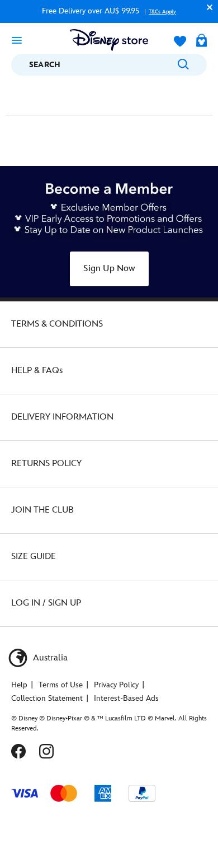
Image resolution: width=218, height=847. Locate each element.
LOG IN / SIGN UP (46, 603)
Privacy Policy (116, 685)
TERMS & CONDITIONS (57, 324)
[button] (206, 7)
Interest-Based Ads (126, 698)
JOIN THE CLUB (42, 510)
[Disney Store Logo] (109, 40)
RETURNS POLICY (46, 463)
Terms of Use (61, 685)
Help (19, 685)
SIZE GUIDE (33, 556)
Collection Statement (47, 698)
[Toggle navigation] (17, 40)
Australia (49, 658)
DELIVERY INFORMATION (62, 417)
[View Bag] (201, 41)
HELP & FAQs (37, 370)
